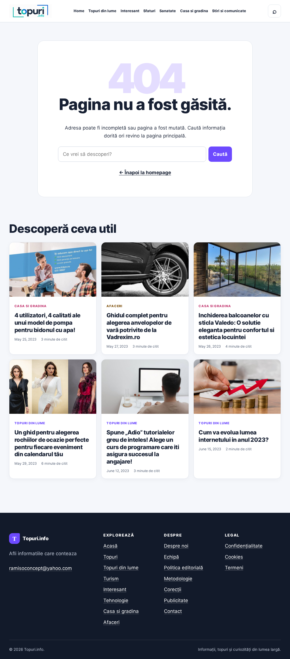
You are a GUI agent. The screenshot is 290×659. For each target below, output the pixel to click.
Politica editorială (183, 567)
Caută (220, 154)
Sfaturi (149, 10)
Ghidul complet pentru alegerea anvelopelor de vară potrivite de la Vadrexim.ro (138, 326)
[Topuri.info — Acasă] (30, 11)
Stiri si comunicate (229, 10)
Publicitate (176, 600)
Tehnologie (115, 600)
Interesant (130, 10)
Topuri (110, 557)
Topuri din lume (102, 10)
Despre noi (176, 546)
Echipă (171, 557)
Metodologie (178, 579)
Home (79, 10)
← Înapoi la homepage (145, 172)
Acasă (110, 546)
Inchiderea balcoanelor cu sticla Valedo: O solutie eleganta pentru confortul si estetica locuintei (236, 326)
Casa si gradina (194, 10)
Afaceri (114, 306)
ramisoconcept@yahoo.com (40, 568)
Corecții (172, 589)
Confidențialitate (244, 546)
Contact (173, 611)
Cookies (234, 557)
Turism (111, 579)
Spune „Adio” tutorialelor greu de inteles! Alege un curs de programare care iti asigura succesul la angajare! (142, 447)
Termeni (234, 567)
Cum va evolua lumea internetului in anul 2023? (234, 436)
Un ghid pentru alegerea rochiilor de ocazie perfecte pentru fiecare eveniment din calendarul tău (51, 443)
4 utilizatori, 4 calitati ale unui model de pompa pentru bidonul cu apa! (47, 322)
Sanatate (167, 10)
